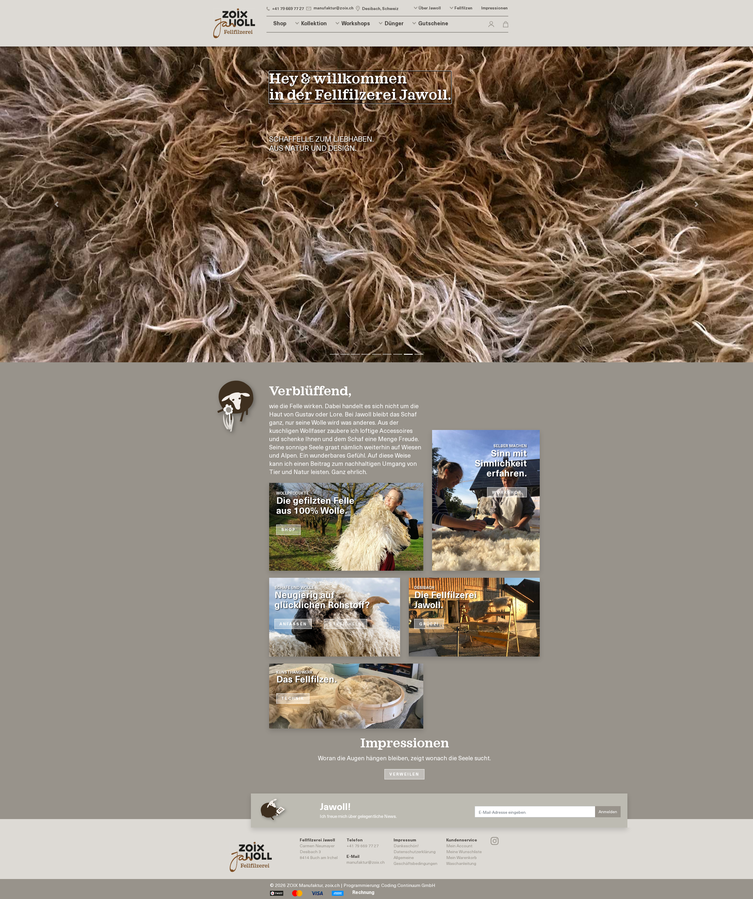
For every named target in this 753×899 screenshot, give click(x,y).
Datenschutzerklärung (415, 851)
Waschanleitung (461, 863)
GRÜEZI (429, 624)
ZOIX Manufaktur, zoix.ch (313, 884)
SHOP (288, 529)
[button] (491, 23)
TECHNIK (292, 698)
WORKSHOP (507, 492)
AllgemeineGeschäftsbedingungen (415, 860)
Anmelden (608, 811)
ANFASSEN (293, 624)
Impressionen (494, 8)
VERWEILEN (404, 774)
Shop (279, 23)
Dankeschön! (406, 845)
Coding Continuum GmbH (408, 884)
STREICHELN (345, 624)
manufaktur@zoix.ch (365, 862)
